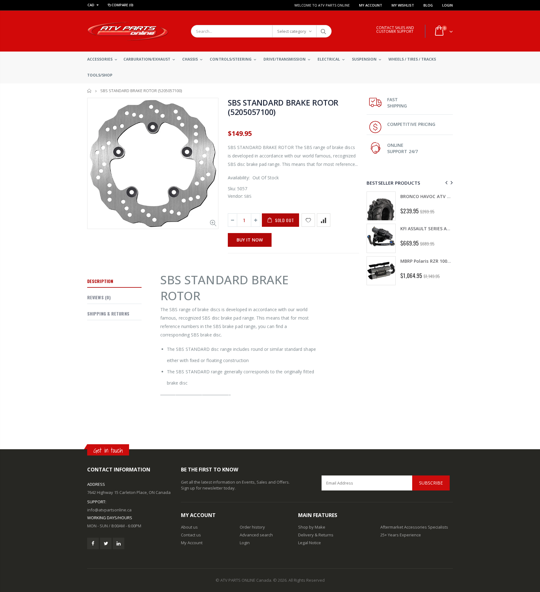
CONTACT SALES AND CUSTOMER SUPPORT (395, 29)
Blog (428, 5)
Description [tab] (100, 281)
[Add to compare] (323, 220)
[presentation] (445, 182)
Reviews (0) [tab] (99, 297)
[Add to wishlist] (308, 220)
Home (89, 91)
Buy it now (250, 240)
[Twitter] (106, 543)
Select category (291, 31)
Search (324, 31)
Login (447, 5)
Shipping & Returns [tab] (108, 313)
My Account (370, 5)
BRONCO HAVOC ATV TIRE (428, 196)
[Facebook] (93, 543)
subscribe (431, 483)
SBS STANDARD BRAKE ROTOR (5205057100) (283, 107)
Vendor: (235, 196)
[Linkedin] (118, 543)
